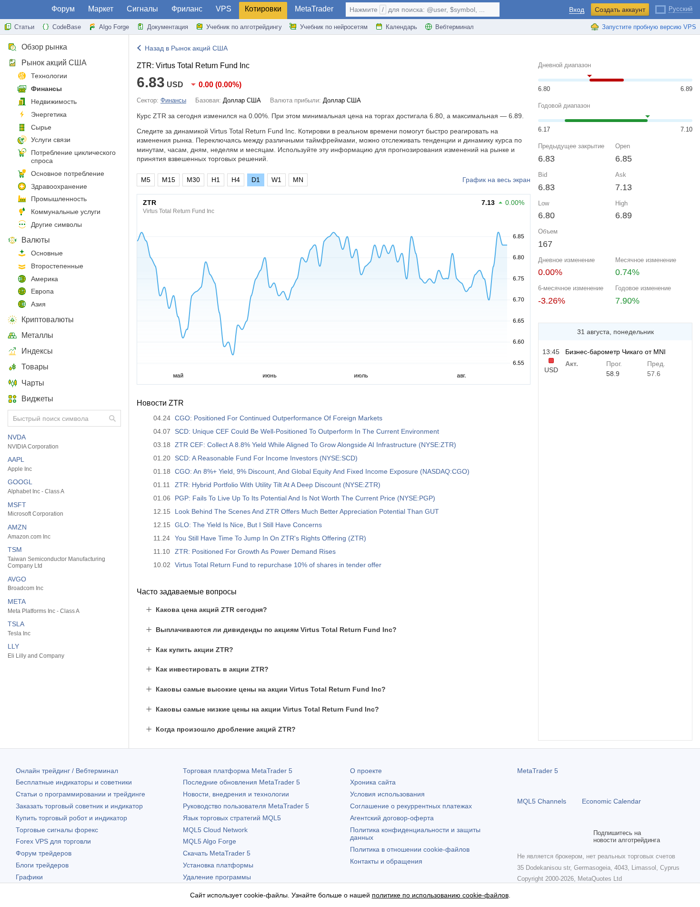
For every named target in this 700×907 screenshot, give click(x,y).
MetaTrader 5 (537, 771)
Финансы (46, 88)
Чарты (32, 383)
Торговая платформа (237, 771)
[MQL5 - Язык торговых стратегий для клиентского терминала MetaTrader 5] (23, 9)
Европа (42, 291)
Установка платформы (218, 865)
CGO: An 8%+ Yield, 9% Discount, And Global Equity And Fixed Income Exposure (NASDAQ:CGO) (322, 471)
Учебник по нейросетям (334, 27)
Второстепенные (57, 266)
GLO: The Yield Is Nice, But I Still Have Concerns (248, 525)
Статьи (24, 27)
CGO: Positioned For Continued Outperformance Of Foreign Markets (278, 418)
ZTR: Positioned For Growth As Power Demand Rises (255, 551)
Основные (47, 253)
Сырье (41, 127)
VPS (223, 9)
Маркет (100, 9)
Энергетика (49, 114)
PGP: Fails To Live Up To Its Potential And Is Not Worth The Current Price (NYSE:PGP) (305, 498)
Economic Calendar (611, 801)
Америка (44, 279)
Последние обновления (241, 782)
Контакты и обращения (386, 861)
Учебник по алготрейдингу (244, 27)
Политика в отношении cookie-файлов (410, 849)
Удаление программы (217, 877)
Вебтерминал (454, 27)
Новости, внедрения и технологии (236, 794)
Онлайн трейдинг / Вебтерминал (67, 771)
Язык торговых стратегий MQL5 (232, 818)
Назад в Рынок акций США (186, 48)
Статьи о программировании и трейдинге (80, 794)
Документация (167, 27)
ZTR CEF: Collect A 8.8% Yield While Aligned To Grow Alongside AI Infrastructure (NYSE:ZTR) (315, 444)
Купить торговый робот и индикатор (71, 818)
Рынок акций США (54, 63)
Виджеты (37, 399)
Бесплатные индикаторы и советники (74, 782)
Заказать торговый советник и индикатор (79, 806)
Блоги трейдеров (42, 865)
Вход (576, 9)
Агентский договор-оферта (392, 818)
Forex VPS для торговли (53, 841)
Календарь (401, 27)
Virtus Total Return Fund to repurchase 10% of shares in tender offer (278, 565)
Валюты (35, 240)
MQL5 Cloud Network (215, 830)
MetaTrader (314, 9)
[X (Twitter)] (553, 836)
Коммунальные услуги (65, 211)
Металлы (37, 335)
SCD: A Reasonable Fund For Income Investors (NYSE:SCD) (266, 458)
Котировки (263, 9)
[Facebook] (523, 836)
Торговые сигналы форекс (57, 830)
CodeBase (66, 27)
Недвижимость (54, 101)
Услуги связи (50, 139)
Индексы (37, 351)
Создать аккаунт (620, 9)
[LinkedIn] (584, 836)
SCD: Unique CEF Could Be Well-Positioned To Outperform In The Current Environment (307, 431)
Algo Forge (114, 27)
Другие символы (56, 224)
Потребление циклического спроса (73, 156)
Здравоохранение (59, 186)
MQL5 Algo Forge (209, 841)
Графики (29, 877)
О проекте (366, 771)
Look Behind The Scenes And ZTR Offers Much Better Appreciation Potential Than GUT (307, 511)
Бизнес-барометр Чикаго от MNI (615, 352)
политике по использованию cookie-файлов (440, 895)
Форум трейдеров (43, 853)
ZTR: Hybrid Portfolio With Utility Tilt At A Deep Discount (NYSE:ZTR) (277, 485)
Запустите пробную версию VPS (649, 27)
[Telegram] (538, 836)
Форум (63, 9)
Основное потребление (67, 173)
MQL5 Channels (541, 801)
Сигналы (142, 9)
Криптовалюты (47, 320)
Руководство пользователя (246, 806)
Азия (38, 304)
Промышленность (59, 199)
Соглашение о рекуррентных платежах (411, 806)
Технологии (49, 76)
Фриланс (186, 9)
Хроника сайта (373, 782)
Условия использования (387, 794)
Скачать (216, 853)
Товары (35, 367)
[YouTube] (568, 836)
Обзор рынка (44, 47)
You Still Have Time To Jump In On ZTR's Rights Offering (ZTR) (270, 538)
